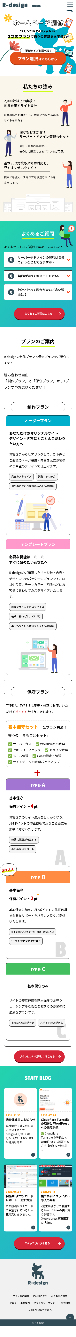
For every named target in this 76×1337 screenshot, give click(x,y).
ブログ (13, 1302)
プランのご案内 (21, 1296)
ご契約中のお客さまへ (40, 1309)
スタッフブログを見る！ (38, 1243)
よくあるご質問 (59, 1296)
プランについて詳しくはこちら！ (38, 1056)
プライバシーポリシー (45, 1302)
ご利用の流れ (40, 1296)
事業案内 (25, 1302)
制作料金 (65, 1302)
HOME (36, 6)
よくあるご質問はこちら (38, 313)
